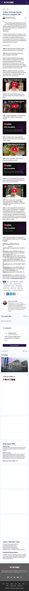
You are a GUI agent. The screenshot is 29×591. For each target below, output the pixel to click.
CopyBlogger (12, 588)
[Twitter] (11, 294)
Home (4, 9)
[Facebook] (7, 294)
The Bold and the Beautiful (17, 447)
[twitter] (14, 577)
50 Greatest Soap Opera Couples (10, 547)
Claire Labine (15, 554)
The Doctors (12, 455)
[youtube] (18, 577)
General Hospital (6, 285)
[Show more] (17, 294)
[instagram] (11, 577)
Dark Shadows (6, 455)
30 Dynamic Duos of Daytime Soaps (10, 548)
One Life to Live (6, 288)
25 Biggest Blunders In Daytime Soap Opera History (14, 549)
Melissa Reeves (18, 556)
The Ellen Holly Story (7, 554)
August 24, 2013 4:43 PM (13, 334)
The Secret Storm (20, 458)
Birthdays (21, 281)
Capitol (11, 283)
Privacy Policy (13, 585)
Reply (5, 340)
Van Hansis (5, 556)
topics (10, 460)
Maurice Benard (9, 558)
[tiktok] (21, 577)
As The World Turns (14, 281)
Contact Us (20, 585)
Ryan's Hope (20, 288)
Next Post (25, 351)
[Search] (27, 2)
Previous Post (5, 351)
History (12, 285)
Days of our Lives (17, 283)
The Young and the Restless (17, 290)
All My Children (6, 454)
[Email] (14, 294)
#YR (7, 9)
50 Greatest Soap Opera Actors (9, 545)
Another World (13, 454)
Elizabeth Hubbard (17, 557)
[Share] (25, 18)
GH (26, 583)
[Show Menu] (2, 2)
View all (25, 316)
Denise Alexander (22, 554)
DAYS (23, 583)
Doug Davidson (9, 557)
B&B (19, 583)
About (7, 583)
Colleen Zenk (12, 556)
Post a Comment (14, 345)
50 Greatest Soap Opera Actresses (10, 544)
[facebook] (8, 577)
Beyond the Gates (7, 447)
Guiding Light (5, 456)
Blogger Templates (20, 588)
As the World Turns (21, 454)
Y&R (7, 585)
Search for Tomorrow (11, 458)
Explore (12, 583)
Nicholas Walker (19, 285)
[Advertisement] (12, 427)
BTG (16, 583)
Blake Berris (5, 283)
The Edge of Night (6, 290)
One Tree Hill (13, 288)
